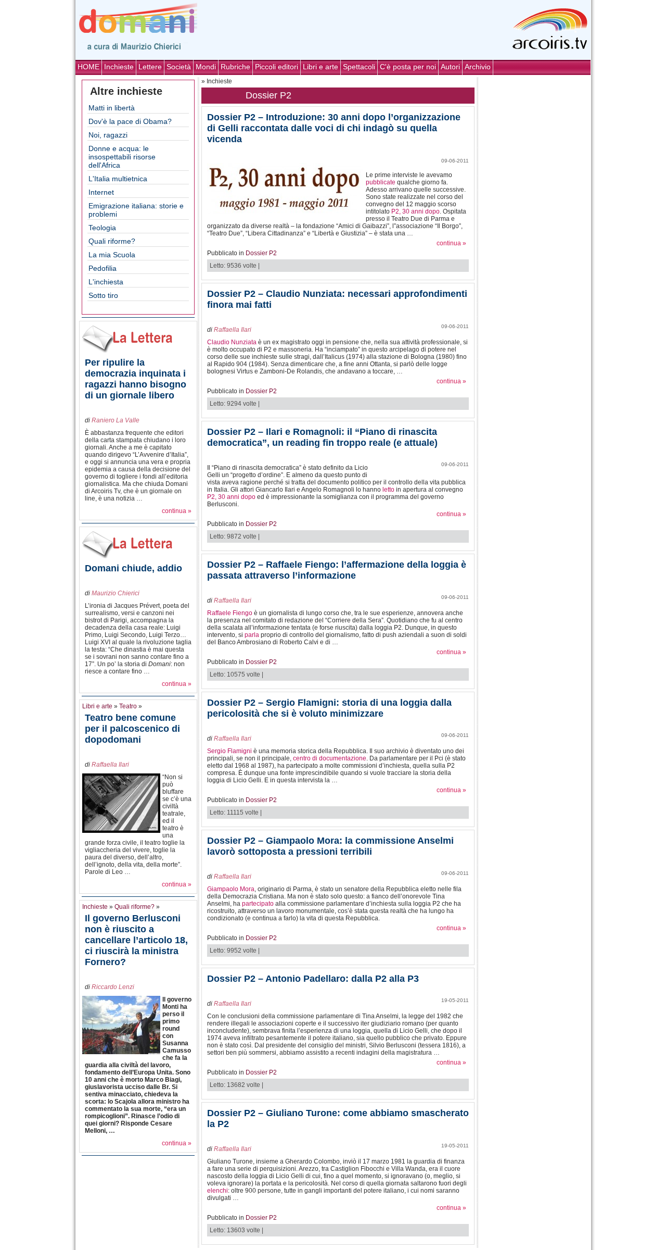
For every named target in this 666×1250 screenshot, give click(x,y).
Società (178, 67)
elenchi (217, 1190)
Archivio (478, 67)
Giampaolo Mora (230, 889)
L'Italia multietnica (117, 178)
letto (388, 489)
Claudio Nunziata (232, 342)
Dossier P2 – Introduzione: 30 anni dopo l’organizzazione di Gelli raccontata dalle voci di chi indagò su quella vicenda (333, 128)
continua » (176, 511)
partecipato (258, 903)
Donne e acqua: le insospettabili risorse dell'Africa (122, 156)
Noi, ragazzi (107, 135)
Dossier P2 (261, 253)
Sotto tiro (103, 295)
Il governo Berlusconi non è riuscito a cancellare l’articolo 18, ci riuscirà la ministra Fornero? (136, 940)
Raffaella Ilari (110, 764)
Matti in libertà (111, 108)
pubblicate (380, 182)
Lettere (150, 67)
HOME (88, 67)
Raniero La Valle (115, 420)
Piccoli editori (276, 67)
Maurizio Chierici (115, 593)
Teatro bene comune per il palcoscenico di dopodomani (132, 728)
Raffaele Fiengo (229, 613)
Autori (450, 67)
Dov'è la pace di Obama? (130, 121)
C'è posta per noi (408, 67)
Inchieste (119, 67)
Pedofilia (102, 268)
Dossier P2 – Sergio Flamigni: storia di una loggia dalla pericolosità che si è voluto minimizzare (329, 708)
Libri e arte (320, 67)
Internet (101, 192)
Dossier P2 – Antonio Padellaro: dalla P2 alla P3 (313, 978)
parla (252, 635)
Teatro (128, 706)
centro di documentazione (329, 758)
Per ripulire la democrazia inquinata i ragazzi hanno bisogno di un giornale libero (135, 379)
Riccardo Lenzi (113, 987)
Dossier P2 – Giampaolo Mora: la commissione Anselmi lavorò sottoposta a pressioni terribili (330, 846)
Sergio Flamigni (229, 751)
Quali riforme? (111, 241)
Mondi (206, 67)
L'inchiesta (105, 282)
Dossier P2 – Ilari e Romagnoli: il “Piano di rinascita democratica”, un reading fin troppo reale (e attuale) (322, 437)
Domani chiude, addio (133, 568)
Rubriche (235, 67)
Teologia (102, 227)
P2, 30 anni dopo (415, 211)
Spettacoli (359, 67)
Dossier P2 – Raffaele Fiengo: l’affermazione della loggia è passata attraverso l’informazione (336, 570)
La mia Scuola (111, 255)
